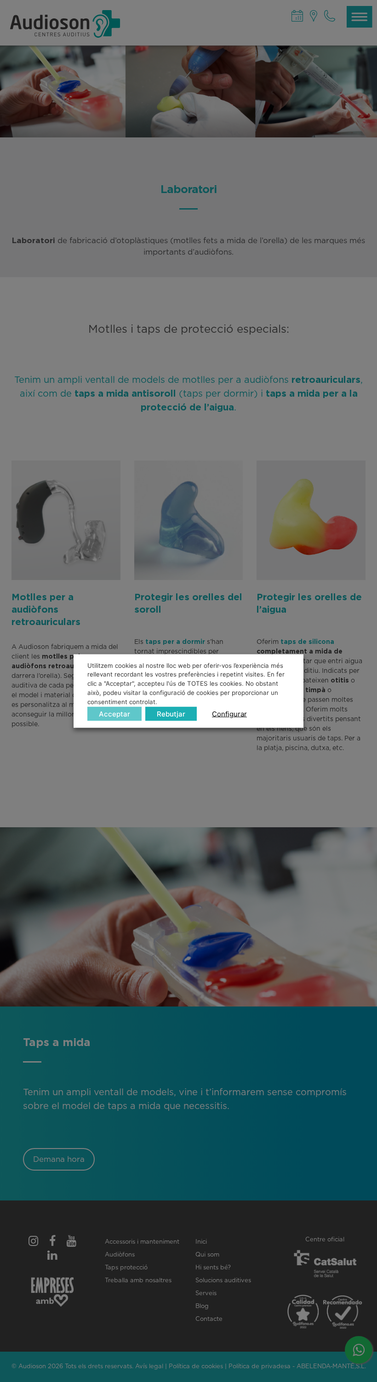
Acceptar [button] (114, 714)
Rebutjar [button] (171, 714)
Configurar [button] (229, 714)
